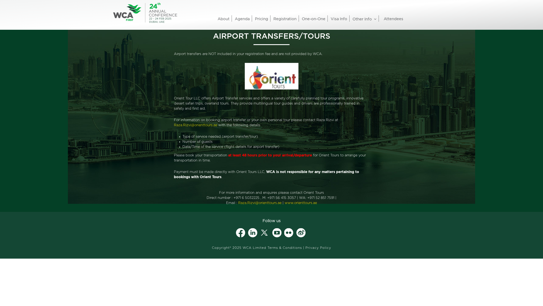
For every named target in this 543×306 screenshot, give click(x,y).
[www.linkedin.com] (252, 233)
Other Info (362, 19)
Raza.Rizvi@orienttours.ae (195, 125)
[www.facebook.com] (240, 233)
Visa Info (339, 19)
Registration (285, 19)
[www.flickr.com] (289, 233)
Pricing (261, 19)
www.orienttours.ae (301, 203)
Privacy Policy (318, 247)
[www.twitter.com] (264, 233)
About (224, 19)
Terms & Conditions (284, 247)
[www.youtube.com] (276, 233)
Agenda (242, 19)
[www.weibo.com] (301, 233)
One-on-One (313, 19)
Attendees (393, 19)
